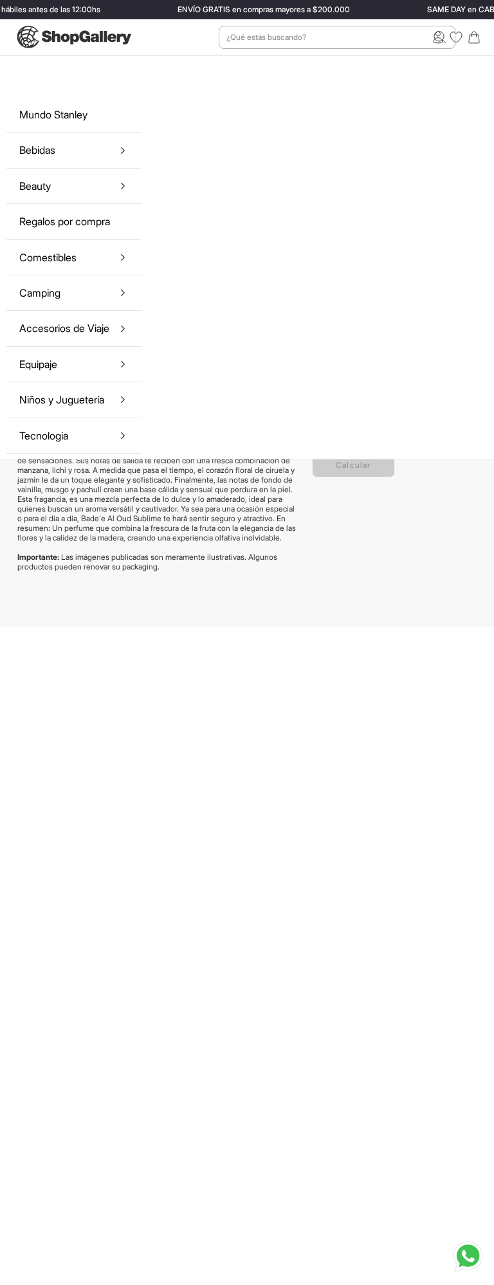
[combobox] (337, 37)
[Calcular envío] (353, 464)
